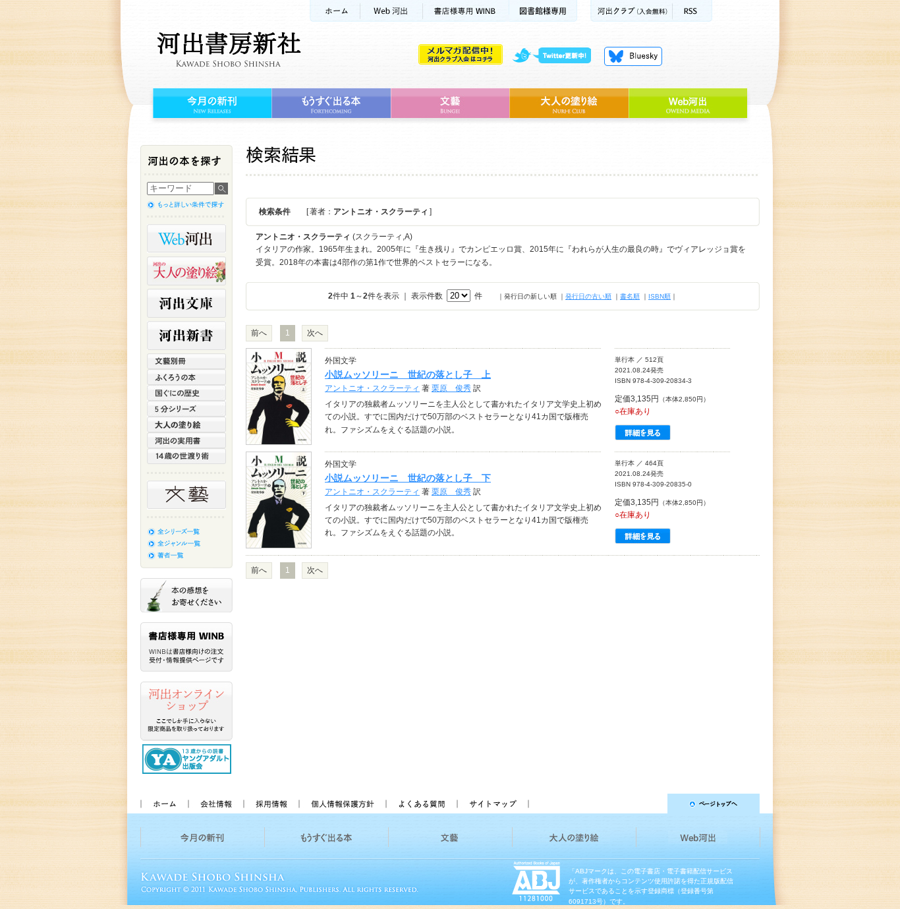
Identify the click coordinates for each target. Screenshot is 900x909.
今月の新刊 (210, 103)
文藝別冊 (186, 361)
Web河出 (391, 11)
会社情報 (215, 803)
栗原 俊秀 (451, 388)
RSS (692, 11)
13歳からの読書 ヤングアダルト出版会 (188, 759)
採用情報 (270, 803)
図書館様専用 (543, 11)
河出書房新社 (227, 49)
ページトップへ (650, 803)
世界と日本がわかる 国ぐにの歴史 (186, 393)
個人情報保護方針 (341, 803)
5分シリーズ (186, 409)
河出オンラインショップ (186, 711)
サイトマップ (493, 803)
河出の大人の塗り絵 (186, 270)
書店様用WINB (466, 11)
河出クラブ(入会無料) (631, 11)
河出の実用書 (186, 440)
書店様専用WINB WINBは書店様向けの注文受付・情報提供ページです (186, 647)
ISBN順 (659, 296)
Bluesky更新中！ (633, 56)
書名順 (630, 296)
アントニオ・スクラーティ (372, 388)
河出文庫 (186, 303)
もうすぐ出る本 (331, 103)
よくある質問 (421, 803)
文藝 (450, 103)
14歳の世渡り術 (186, 456)
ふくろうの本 (186, 377)
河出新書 (186, 335)
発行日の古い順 (588, 296)
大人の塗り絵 (569, 103)
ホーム (335, 11)
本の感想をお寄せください (186, 595)
